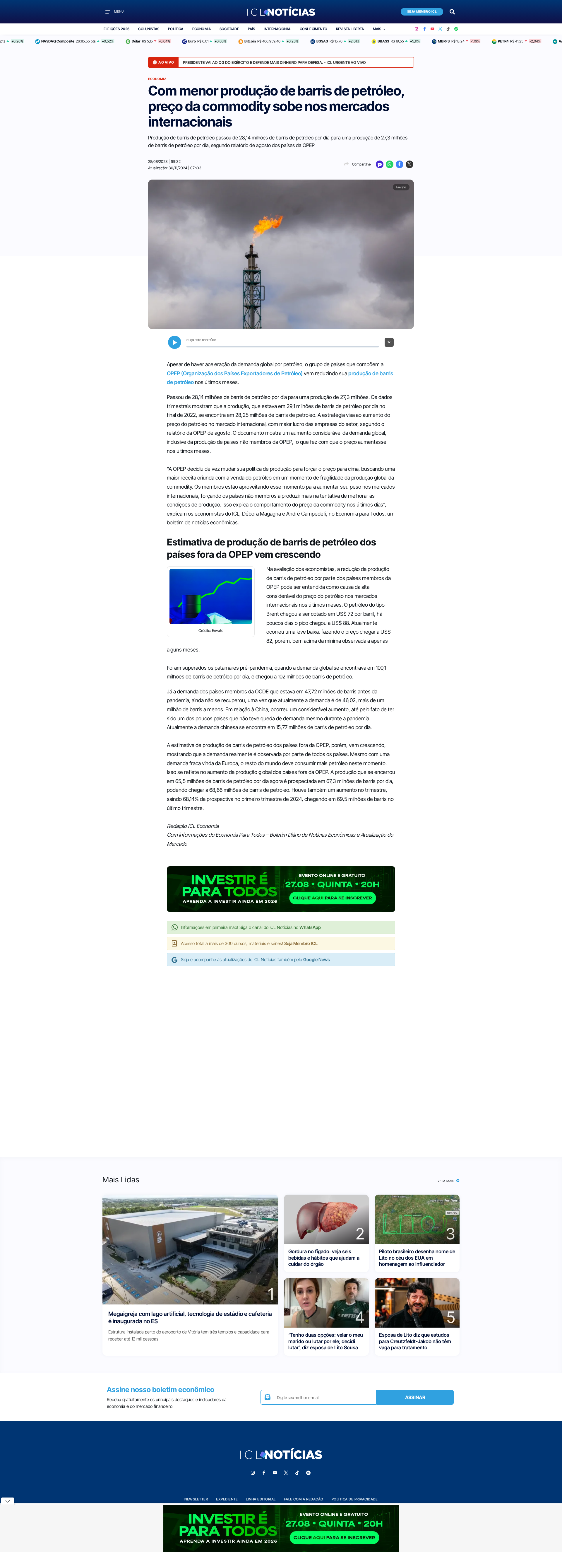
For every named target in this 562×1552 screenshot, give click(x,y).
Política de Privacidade (355, 1499)
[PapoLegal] (379, 164)
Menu (119, 11)
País (251, 29)
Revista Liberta (350, 29)
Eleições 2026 (116, 29)
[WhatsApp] (389, 164)
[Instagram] (417, 29)
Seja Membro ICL (422, 11)
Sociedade (229, 29)
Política (175, 29)
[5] (417, 1302)
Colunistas (148, 29)
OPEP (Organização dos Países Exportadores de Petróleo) (235, 373)
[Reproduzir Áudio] (174, 342)
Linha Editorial (261, 1499)
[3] (417, 1219)
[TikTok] (448, 29)
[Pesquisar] (452, 11)
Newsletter (196, 1499)
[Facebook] (424, 29)
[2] (326, 1219)
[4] (326, 1302)
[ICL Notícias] (281, 11)
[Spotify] (456, 29)
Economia (201, 29)
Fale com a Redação (303, 1499)
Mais (377, 29)
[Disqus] (281, 1055)
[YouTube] (432, 29)
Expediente (227, 1499)
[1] (190, 1249)
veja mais (446, 1181)
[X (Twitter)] (440, 29)
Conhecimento (313, 29)
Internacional (277, 29)
